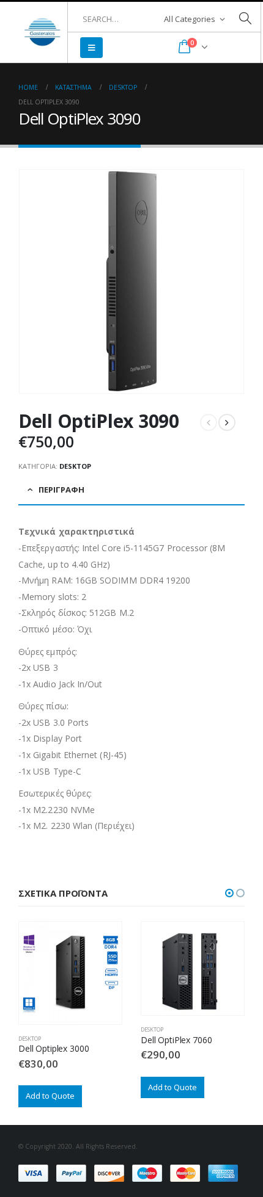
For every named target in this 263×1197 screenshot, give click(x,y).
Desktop (75, 466)
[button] (229, 893)
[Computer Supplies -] (42, 33)
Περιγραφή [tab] (61, 489)
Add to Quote (50, 1095)
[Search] (245, 19)
